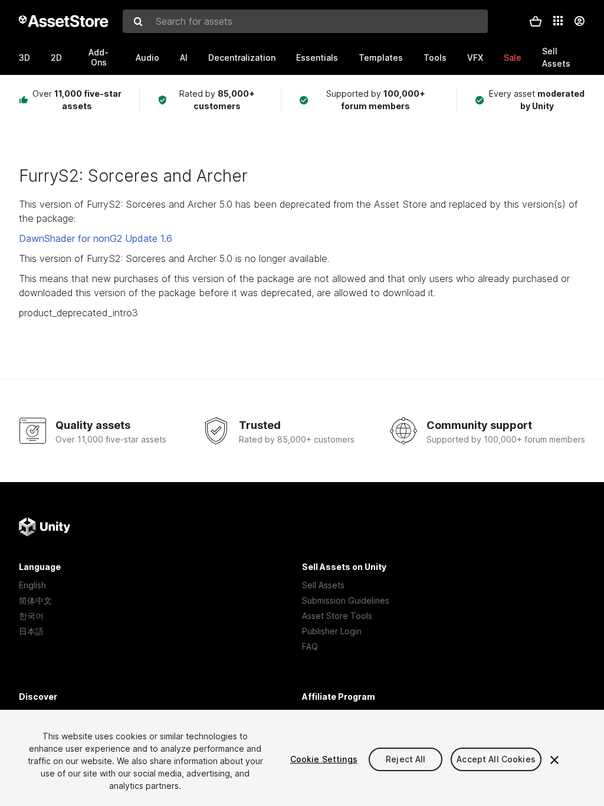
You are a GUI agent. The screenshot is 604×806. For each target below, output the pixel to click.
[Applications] (558, 21)
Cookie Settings (323, 759)
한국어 (31, 616)
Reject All (405, 759)
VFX (475, 58)
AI (184, 58)
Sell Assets (323, 585)
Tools (435, 58)
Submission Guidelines (345, 600)
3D (24, 58)
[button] (535, 21)
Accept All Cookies (496, 759)
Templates (381, 58)
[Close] (554, 760)
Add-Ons (98, 57)
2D (56, 58)
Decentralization (241, 58)
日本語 (31, 631)
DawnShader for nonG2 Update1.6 (95, 238)
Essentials (317, 58)
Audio (147, 58)
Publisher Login (332, 631)
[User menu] (579, 21)
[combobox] (305, 21)
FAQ (310, 646)
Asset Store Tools (337, 616)
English (32, 585)
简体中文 (35, 600)
